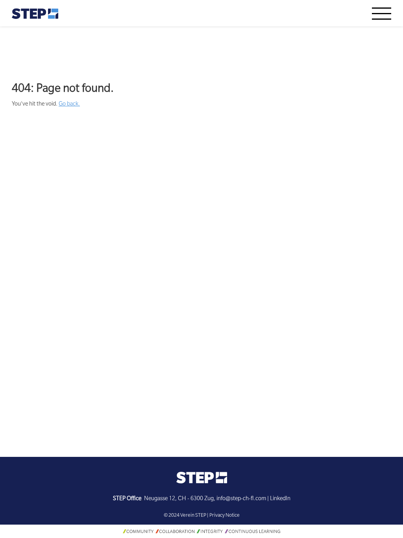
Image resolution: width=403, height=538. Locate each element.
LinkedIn (280, 499)
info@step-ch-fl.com (241, 499)
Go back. (69, 105)
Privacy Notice (224, 516)
